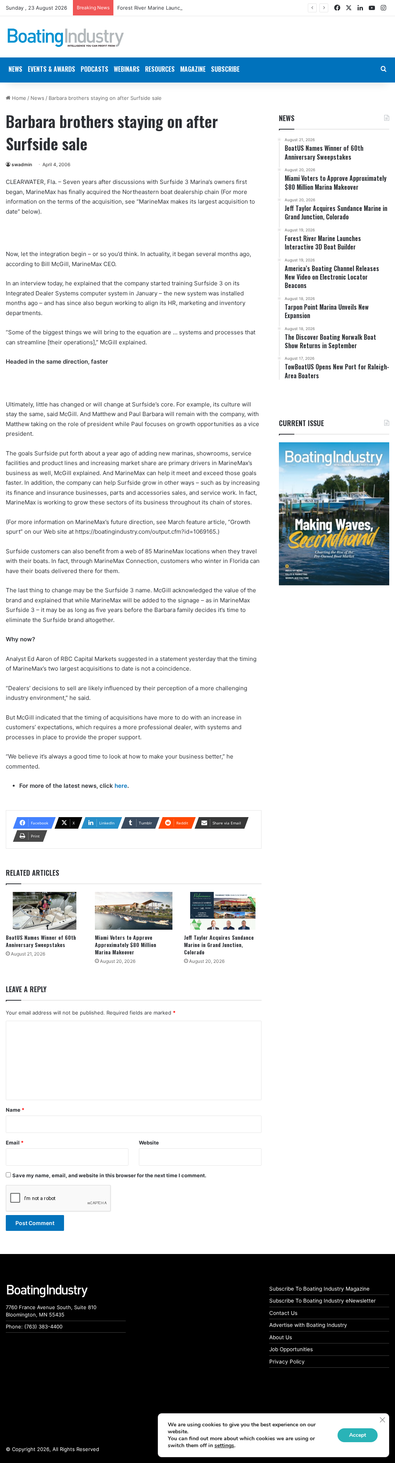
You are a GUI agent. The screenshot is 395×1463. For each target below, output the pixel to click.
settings (224, 1445)
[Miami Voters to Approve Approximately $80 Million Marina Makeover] (133, 911)
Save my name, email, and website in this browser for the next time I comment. (109, 1175)
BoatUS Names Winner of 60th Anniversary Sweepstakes (41, 941)
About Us (280, 1337)
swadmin (22, 164)
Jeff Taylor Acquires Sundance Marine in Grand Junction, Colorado (219, 944)
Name (15, 1110)
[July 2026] (334, 513)
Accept (357, 1435)
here (121, 785)
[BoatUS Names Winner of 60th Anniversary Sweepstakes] (44, 911)
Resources (160, 69)
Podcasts (94, 69)
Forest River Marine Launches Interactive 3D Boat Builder (186, 8)
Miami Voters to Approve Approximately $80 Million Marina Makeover (125, 944)
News (37, 98)
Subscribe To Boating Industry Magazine (319, 1289)
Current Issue (301, 423)
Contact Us (283, 1313)
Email (15, 1142)
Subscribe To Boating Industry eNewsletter (322, 1301)
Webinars (127, 69)
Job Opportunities (291, 1349)
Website (149, 1142)
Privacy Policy (287, 1361)
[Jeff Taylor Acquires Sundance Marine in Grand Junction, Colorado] (223, 911)
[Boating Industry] (66, 38)
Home (18, 98)
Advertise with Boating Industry (308, 1325)
